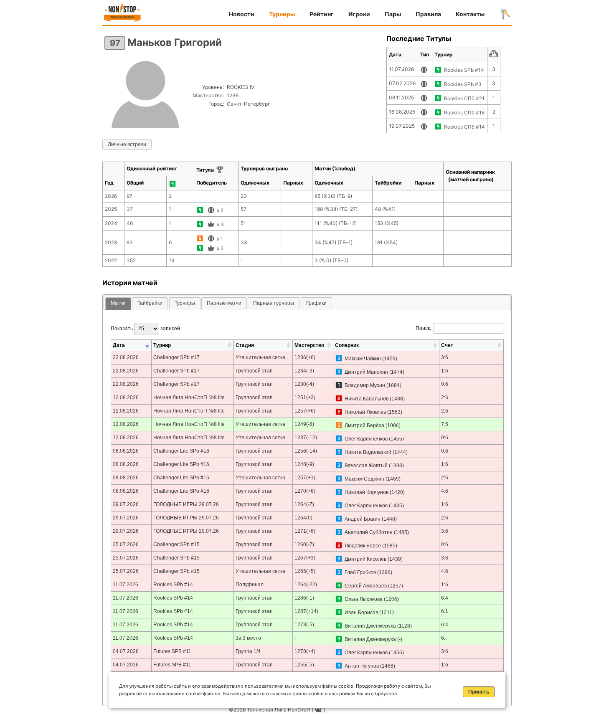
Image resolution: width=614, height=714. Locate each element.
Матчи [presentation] (118, 303)
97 (115, 43)
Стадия (245, 345)
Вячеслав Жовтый (366, 465)
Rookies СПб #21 (464, 98)
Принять (478, 692)
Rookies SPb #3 (463, 84)
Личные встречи (127, 144)
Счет (447, 345)
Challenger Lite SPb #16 (181, 451)
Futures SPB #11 (172, 651)
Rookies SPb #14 (464, 70)
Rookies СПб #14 (464, 127)
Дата (119, 345)
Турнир (162, 345)
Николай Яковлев (365, 412)
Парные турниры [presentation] (273, 303)
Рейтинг (322, 14)
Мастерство (309, 345)
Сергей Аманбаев (366, 586)
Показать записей (145, 329)
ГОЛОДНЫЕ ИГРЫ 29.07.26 (186, 504)
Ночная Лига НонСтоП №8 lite (189, 397)
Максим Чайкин (363, 359)
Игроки (359, 14)
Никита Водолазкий (368, 452)
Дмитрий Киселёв (365, 559)
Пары (393, 14)
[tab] (118, 303)
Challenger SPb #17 (176, 357)
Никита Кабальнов (366, 399)
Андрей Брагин (363, 519)
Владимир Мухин (365, 385)
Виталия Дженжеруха (370, 626)
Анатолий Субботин (369, 532)
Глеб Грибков (360, 572)
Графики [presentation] (316, 303)
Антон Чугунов (362, 666)
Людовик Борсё (363, 546)
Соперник (347, 345)
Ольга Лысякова (364, 599)
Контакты (470, 14)
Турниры (282, 14)
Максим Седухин (364, 479)
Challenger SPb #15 (176, 544)
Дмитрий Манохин (366, 372)
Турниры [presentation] (185, 303)
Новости (241, 14)
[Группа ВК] (319, 709)
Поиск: (423, 328)
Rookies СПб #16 (464, 112)
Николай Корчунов (366, 492)
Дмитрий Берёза (364, 425)
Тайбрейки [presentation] (149, 303)
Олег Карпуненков (366, 439)
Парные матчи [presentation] (224, 303)
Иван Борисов (361, 612)
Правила (428, 14)
